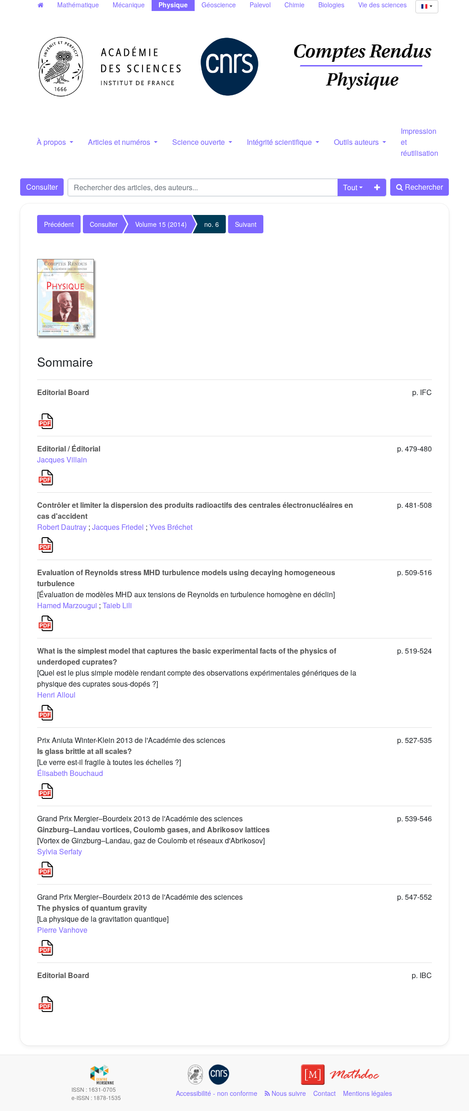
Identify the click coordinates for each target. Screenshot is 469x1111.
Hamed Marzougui (67, 605)
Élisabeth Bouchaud (70, 773)
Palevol (260, 4)
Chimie (294, 4)
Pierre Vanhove (62, 929)
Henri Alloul (56, 694)
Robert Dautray (62, 527)
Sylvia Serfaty (59, 851)
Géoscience (219, 4)
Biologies (331, 4)
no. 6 (211, 224)
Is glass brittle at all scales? (84, 751)
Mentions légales (367, 1093)
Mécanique (129, 4)
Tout (350, 187)
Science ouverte (199, 142)
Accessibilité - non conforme (216, 1093)
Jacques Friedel (118, 527)
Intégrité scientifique (280, 142)
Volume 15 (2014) (161, 224)
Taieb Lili (117, 605)
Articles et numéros (120, 142)
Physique (173, 4)
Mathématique (78, 4)
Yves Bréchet (170, 527)
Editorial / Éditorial (68, 448)
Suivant (245, 224)
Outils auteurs (357, 142)
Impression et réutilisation (419, 142)
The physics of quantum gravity (92, 907)
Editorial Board (63, 392)
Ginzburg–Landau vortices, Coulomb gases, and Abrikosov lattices (153, 829)
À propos (52, 142)
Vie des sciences (382, 4)
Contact (324, 1093)
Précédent (59, 224)
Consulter (42, 187)
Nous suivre (288, 1093)
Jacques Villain (62, 459)
